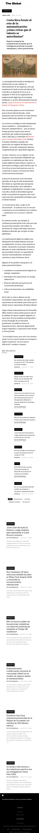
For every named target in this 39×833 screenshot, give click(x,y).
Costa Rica (27, 499)
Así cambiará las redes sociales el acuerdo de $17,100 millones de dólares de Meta (24, 362)
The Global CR (26, 502)
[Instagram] (7, 803)
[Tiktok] (17, 803)
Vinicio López (6, 15)
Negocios (18, 389)
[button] (34, 3)
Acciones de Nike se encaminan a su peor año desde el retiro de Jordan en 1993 (24, 453)
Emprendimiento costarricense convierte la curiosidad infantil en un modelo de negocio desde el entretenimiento (18, 673)
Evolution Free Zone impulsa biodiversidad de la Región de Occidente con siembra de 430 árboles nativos (19, 720)
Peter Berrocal (20, 406)
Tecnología (19, 356)
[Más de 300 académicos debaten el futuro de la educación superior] (7, 415)
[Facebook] (3, 803)
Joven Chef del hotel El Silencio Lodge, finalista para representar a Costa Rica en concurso (24, 435)
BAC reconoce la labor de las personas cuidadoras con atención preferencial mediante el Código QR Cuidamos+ (18, 626)
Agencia (17, 367)
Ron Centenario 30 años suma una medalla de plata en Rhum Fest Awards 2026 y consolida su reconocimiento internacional (19, 578)
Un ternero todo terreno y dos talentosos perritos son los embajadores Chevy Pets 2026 (19, 771)
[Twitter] (21, 803)
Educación (18, 413)
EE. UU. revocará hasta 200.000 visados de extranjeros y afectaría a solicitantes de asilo (24, 489)
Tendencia (6, 10)
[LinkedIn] (12, 803)
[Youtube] (25, 803)
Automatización (18, 499)
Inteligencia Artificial (14, 502)
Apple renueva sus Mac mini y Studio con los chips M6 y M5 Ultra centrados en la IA (23, 379)
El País (17, 463)
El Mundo (18, 483)
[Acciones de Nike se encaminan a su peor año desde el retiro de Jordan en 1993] (7, 448)
